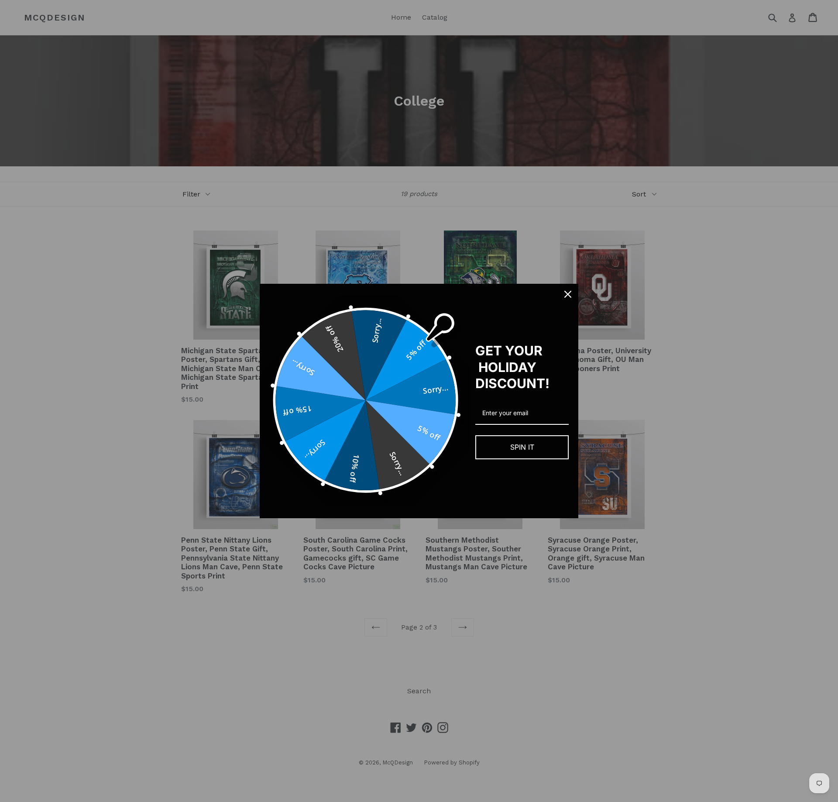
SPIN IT (522, 447)
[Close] (567, 294)
